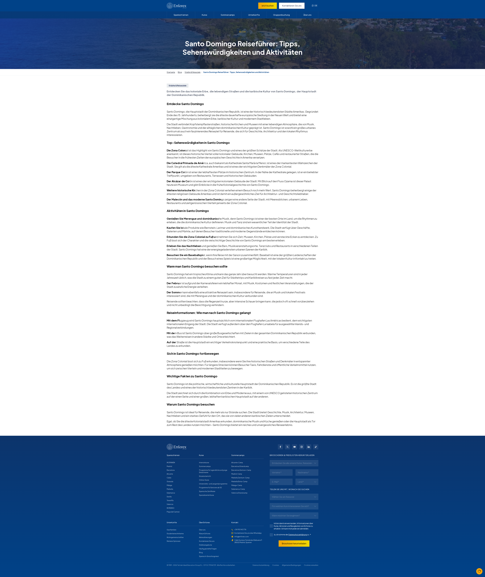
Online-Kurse (204, 480)
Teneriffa (170, 500)
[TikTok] (315, 446)
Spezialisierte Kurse (206, 495)
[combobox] (314, 6)
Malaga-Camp (236, 485)
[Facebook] (280, 446)
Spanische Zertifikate (207, 491)
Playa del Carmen (173, 512)
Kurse (204, 15)
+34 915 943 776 (240, 529)
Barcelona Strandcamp (240, 466)
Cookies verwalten (311, 565)
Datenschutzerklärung (297, 534)
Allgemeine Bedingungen (291, 565)
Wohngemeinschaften (175, 537)
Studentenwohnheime (175, 534)
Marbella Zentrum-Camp (240, 478)
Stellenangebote (205, 545)
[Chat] (479, 571)
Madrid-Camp (236, 474)
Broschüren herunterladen (294, 543)
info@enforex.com (241, 537)
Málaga (169, 485)
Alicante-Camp (237, 463)
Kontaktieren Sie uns (291, 5)
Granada (170, 481)
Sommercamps (228, 15)
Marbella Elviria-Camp (239, 481)
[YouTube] (294, 446)
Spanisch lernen (181, 15)
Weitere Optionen (173, 541)
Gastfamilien (171, 530)
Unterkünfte (254, 15)
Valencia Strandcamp (239, 493)
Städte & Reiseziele (192, 72)
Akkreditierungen (205, 537)
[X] (287, 446)
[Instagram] (301, 446)
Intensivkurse (204, 463)
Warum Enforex (204, 534)
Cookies (275, 565)
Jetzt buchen (267, 5)
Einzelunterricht (205, 476)
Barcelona (171, 470)
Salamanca (171, 493)
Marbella (170, 489)
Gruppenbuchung (281, 15)
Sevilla (169, 497)
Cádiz (169, 478)
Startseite (171, 72)
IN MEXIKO (170, 508)
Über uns (307, 15)
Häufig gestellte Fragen (208, 549)
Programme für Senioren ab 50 (210, 488)
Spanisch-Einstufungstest (209, 556)
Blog (180, 72)
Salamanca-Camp (238, 489)
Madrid (169, 466)
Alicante (170, 474)
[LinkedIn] (308, 446)
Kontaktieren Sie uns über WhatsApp (248, 533)
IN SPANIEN (171, 463)
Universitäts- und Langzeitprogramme (213, 484)
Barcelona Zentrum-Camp (241, 470)
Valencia (170, 504)
